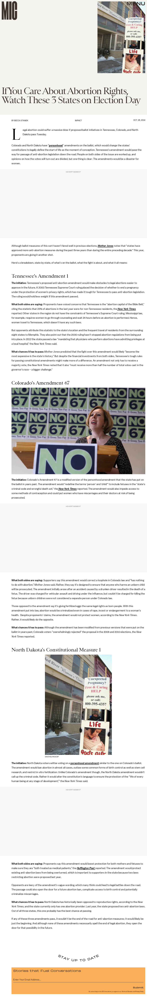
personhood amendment (84, 763)
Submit (138, 987)
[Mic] (9, 10)
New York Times (126, 309)
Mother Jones (105, 246)
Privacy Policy (139, 991)
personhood (56, 145)
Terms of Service (127, 991)
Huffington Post (86, 868)
